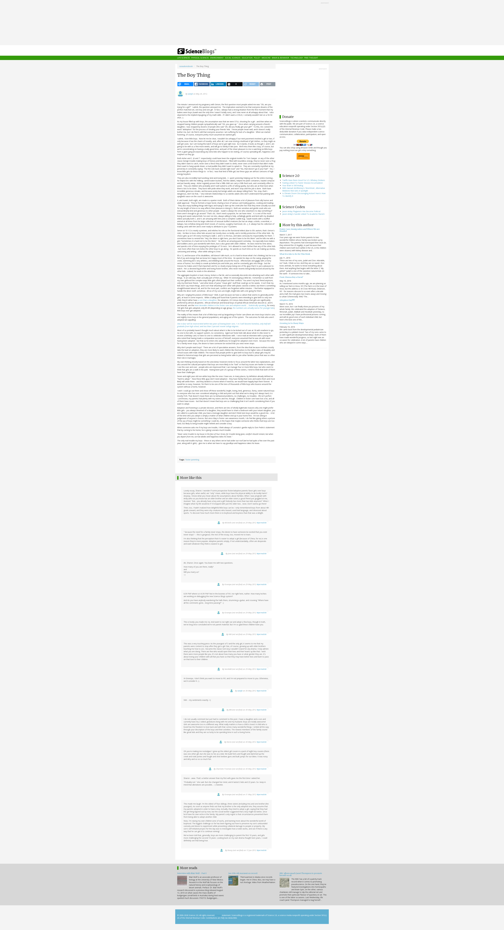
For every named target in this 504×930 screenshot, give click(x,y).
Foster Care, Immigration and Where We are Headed (300, 230)
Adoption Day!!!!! (287, 300)
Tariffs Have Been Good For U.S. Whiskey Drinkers (303, 180)
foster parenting (192, 459)
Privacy (218, 915)
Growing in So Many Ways (292, 323)
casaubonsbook (186, 66)
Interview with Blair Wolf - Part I (191, 873)
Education (247, 58)
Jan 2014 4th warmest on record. (243, 873)
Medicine (266, 58)
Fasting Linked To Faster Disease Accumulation (302, 183)
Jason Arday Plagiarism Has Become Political (301, 211)
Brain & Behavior (280, 58)
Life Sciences (183, 58)
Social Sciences (232, 58)
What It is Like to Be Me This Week (295, 254)
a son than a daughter (207, 300)
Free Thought (311, 58)
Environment (217, 58)
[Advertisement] (252, 22)
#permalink (261, 522)
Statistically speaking (257, 305)
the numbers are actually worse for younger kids (253, 308)
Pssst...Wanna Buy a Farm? (291, 277)
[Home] (202, 51)
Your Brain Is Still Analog (292, 185)
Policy (257, 58)
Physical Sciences (200, 58)
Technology (296, 58)
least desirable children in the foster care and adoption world (221, 305)
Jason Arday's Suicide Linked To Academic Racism (303, 214)
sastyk (190, 94)
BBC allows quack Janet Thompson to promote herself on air (301, 874)
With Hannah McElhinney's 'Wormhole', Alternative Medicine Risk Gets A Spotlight (303, 189)
